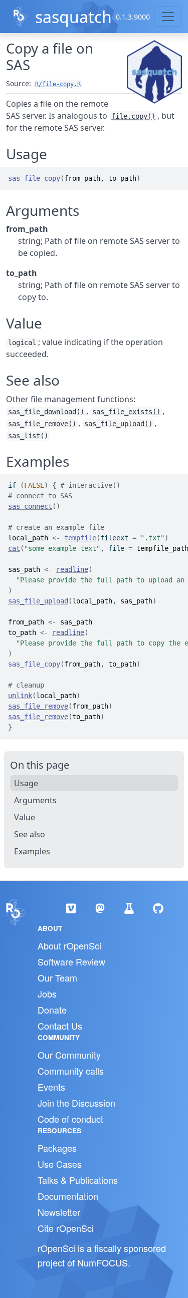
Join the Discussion (76, 1102)
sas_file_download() (46, 412)
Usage (26, 783)
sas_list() (28, 436)
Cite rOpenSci (66, 1227)
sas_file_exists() (126, 412)
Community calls (71, 1070)
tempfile (80, 538)
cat (14, 548)
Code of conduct (70, 1118)
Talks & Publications (78, 1179)
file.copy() (133, 116)
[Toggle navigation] (168, 17)
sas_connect (30, 506)
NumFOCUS (102, 1262)
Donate (52, 1009)
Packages (57, 1147)
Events (51, 1086)
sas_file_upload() (118, 424)
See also (29, 834)
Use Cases (60, 1163)
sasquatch (73, 17)
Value (24, 817)
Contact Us (60, 1025)
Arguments (35, 800)
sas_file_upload (38, 601)
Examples (32, 851)
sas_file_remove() (42, 424)
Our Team (57, 977)
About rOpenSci (69, 945)
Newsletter (59, 1211)
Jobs (47, 993)
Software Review (71, 961)
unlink (20, 696)
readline (72, 569)
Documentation (68, 1195)
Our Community (69, 1054)
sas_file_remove (38, 706)
